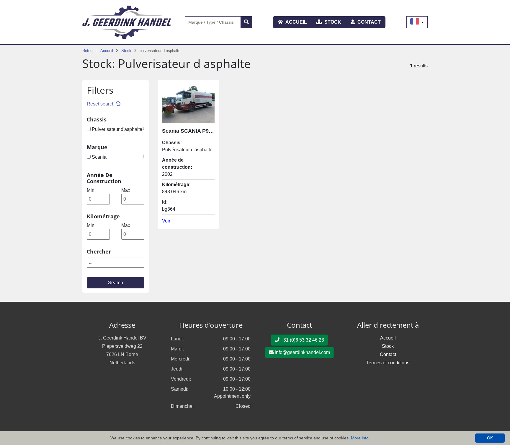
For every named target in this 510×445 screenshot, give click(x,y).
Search (115, 282)
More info (360, 438)
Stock (332, 22)
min (90, 190)
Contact (368, 22)
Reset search (101, 103)
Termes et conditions (387, 362)
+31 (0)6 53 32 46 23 (301, 339)
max (125, 190)
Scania (117, 157)
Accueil (296, 22)
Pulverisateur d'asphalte (117, 129)
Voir (166, 220)
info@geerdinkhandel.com (302, 352)
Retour (88, 50)
